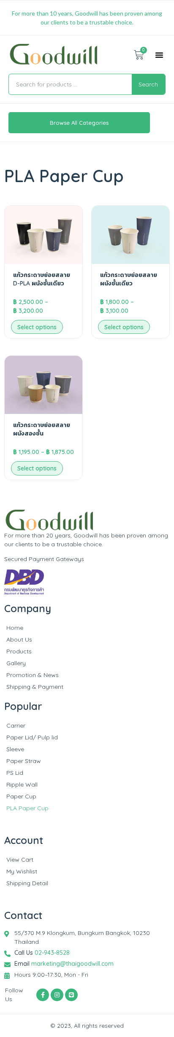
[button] (159, 54)
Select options (37, 327)
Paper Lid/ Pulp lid (32, 737)
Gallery (16, 663)
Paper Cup (21, 796)
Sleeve (15, 749)
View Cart (19, 859)
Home (14, 627)
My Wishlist (21, 871)
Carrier (15, 725)
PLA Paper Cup (27, 808)
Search (148, 84)
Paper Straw (23, 761)
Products (19, 651)
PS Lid (14, 772)
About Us (19, 639)
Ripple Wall (22, 784)
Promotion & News (32, 675)
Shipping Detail (27, 883)
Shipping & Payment (34, 686)
